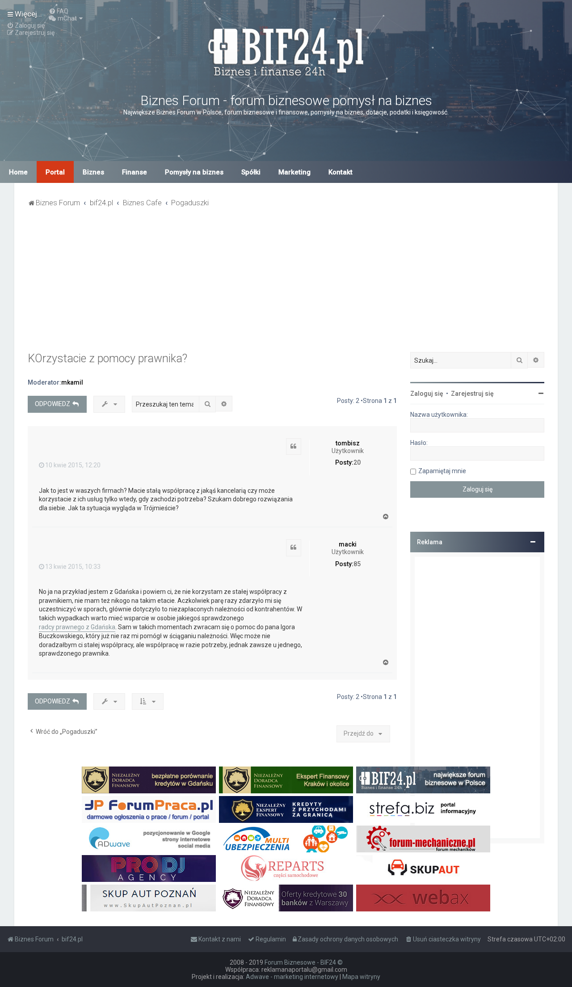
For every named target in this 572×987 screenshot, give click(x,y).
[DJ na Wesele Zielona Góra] (149, 868)
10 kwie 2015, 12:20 (73, 465)
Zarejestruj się (472, 393)
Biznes (93, 172)
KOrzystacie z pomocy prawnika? (107, 358)
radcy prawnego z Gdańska (77, 627)
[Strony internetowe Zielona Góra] (149, 839)
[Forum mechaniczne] (423, 839)
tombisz (348, 443)
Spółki (251, 172)
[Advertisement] (286, 284)
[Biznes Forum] (286, 50)
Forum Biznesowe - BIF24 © (304, 962)
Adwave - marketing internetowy (292, 976)
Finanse (134, 172)
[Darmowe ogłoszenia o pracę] (149, 809)
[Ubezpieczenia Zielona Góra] (286, 839)
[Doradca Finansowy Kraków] (286, 780)
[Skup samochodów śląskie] (423, 868)
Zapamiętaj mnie (442, 470)
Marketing (294, 172)
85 (357, 564)
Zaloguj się (426, 393)
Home (18, 172)
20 (357, 462)
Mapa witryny (361, 976)
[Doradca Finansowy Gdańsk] (149, 780)
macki (348, 544)
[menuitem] (58, 11)
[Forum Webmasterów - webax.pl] (423, 898)
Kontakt (340, 172)
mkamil (72, 382)
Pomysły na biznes (194, 172)
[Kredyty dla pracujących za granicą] (286, 809)
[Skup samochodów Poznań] (149, 898)
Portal (55, 172)
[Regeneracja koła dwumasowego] (286, 868)
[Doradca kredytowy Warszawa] (286, 898)
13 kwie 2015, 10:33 (73, 566)
